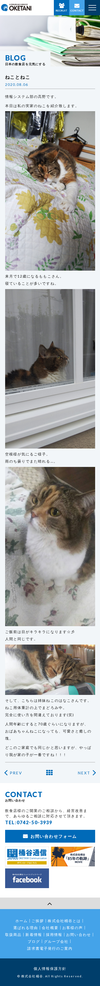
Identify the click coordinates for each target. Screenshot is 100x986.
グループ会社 (56, 941)
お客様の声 (72, 927)
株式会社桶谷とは (64, 921)
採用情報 (54, 934)
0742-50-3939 (34, 822)
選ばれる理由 (25, 927)
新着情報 (33, 934)
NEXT (84, 773)
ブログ (34, 941)
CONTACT (77, 10)
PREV (16, 773)
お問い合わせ (78, 934)
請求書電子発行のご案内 (50, 948)
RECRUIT (61, 10)
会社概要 (50, 927)
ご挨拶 (38, 921)
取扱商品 (13, 934)
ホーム (21, 921)
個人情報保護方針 (50, 968)
